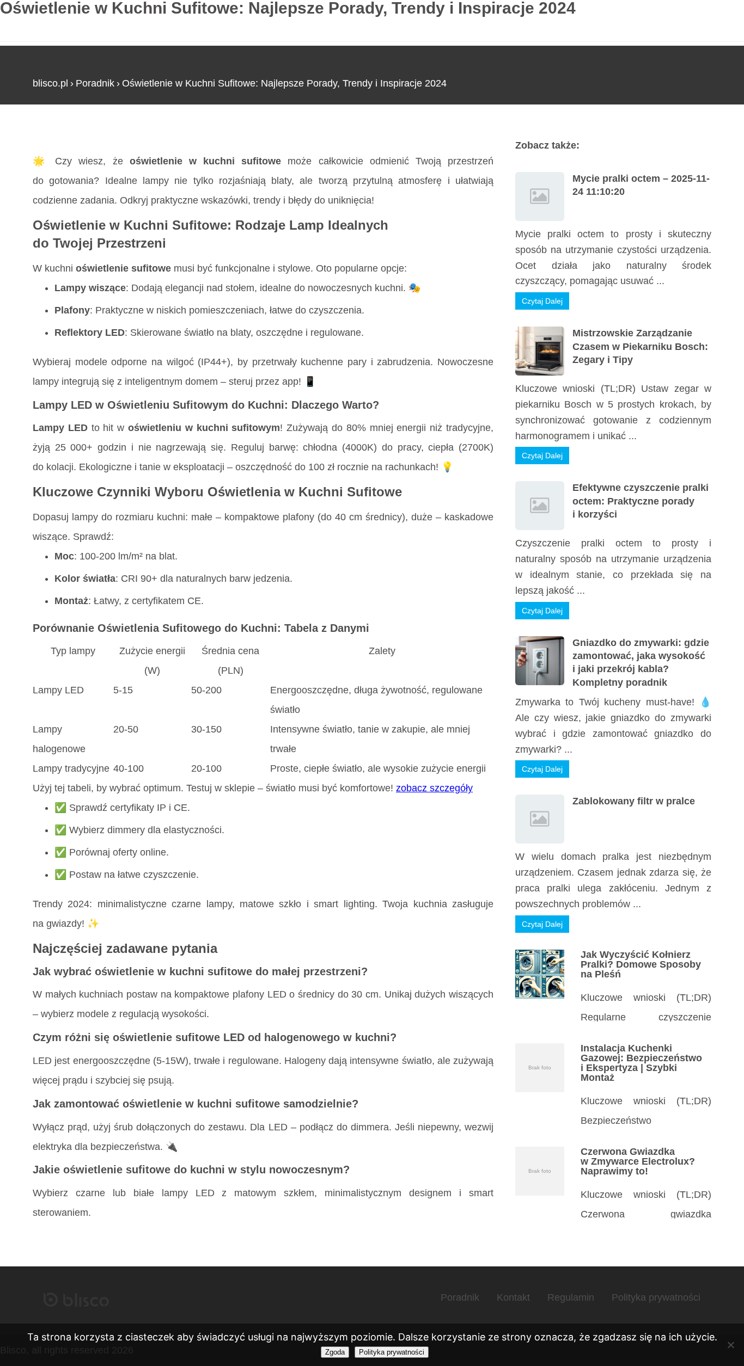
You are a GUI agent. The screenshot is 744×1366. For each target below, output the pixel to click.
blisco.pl (50, 83)
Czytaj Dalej (542, 301)
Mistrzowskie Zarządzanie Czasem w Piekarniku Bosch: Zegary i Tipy (640, 346)
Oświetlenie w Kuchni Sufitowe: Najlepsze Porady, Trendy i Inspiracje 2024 (284, 83)
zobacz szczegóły (434, 788)
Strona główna (64, 135)
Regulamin (570, 1297)
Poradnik (95, 83)
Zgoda (335, 1352)
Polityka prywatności (656, 1297)
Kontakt (513, 1297)
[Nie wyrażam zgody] (730, 1344)
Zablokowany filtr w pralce (633, 801)
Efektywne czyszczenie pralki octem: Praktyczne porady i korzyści (640, 501)
